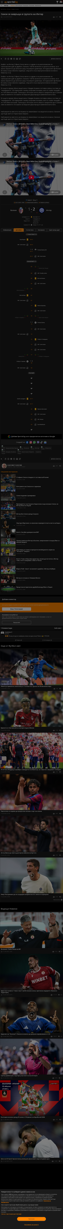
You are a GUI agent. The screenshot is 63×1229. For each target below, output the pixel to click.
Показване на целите (31, 1224)
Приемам (31, 1219)
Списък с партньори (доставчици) (11, 1214)
